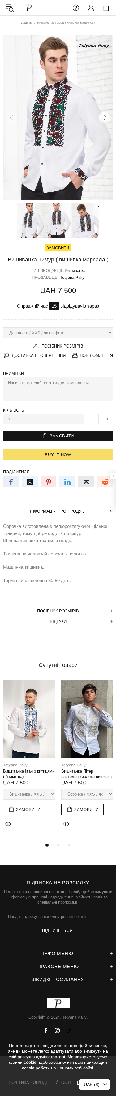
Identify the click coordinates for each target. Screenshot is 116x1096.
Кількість (13, 410)
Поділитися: (17, 472)
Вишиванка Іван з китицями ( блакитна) (28, 774)
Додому (26, 22)
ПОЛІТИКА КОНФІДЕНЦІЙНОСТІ (40, 1082)
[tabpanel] (29, 760)
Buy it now (58, 454)
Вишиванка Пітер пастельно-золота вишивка (86, 774)
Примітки (13, 373)
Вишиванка (75, 270)
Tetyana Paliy (29, 7)
